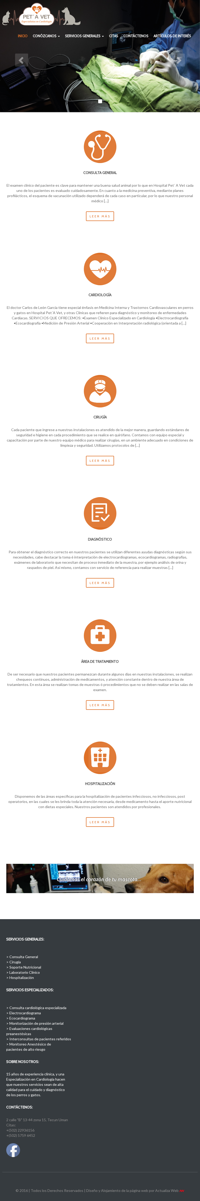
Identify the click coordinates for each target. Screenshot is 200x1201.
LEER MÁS (100, 216)
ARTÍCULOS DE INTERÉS (172, 36)
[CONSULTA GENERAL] (100, 147)
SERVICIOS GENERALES (83, 36)
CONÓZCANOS (45, 36)
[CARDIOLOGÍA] (100, 269)
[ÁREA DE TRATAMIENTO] (100, 635)
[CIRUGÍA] (100, 391)
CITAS (113, 36)
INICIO (23, 36)
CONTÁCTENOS (135, 36)
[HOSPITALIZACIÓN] (100, 758)
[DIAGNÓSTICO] (100, 513)
